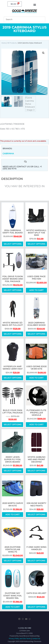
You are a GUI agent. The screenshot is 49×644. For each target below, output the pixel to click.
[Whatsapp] (29, 619)
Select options (12, 244)
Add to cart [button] (36, 290)
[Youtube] (26, 619)
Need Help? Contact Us (16, 166)
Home (3, 43)
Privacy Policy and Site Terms (20, 638)
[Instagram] (22, 619)
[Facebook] (19, 619)
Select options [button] (12, 424)
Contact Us (36, 638)
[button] (35, 5)
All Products (12, 43)
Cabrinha (8, 153)
